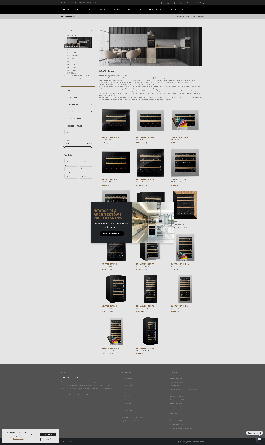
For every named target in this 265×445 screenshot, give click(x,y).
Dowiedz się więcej (111, 233)
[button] (172, 203)
